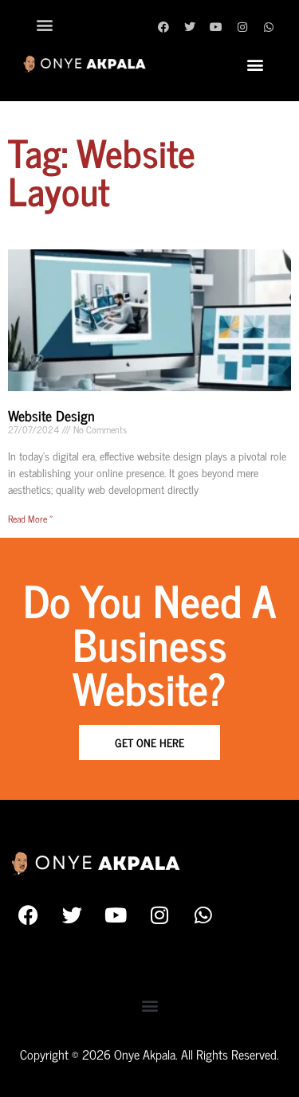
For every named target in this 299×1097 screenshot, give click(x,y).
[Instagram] (242, 27)
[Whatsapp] (269, 27)
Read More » (30, 519)
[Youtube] (216, 27)
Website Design (51, 415)
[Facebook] (163, 27)
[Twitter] (190, 27)
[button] (45, 24)
